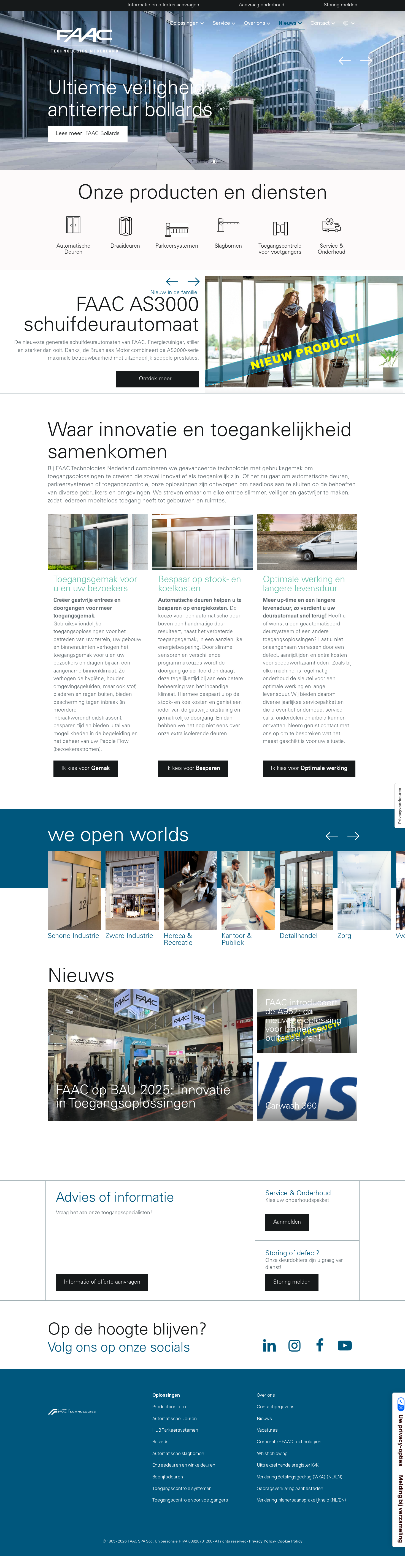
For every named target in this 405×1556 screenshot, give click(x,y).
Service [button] (222, 23)
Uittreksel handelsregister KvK (287, 1465)
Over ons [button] (255, 23)
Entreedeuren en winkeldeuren (183, 1465)
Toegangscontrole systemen (182, 1488)
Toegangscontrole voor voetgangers (190, 1500)
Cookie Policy (290, 1542)
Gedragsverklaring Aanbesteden (290, 1488)
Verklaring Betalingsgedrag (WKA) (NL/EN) (300, 1477)
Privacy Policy (262, 1542)
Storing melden (340, 5)
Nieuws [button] (288, 23)
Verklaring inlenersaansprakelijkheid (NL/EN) (301, 1500)
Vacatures (267, 1430)
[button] (348, 23)
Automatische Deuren (174, 1418)
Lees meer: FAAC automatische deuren (104, 134)
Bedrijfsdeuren (167, 1477)
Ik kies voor (85, 769)
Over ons (266, 1395)
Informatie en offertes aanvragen (163, 5)
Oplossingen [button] (185, 23)
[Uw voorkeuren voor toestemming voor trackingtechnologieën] (400, 805)
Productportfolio (169, 1407)
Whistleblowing (272, 1453)
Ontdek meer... (157, 379)
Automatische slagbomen (178, 1453)
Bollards (160, 1442)
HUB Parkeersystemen (175, 1430)
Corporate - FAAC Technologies (289, 1442)
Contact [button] (320, 23)
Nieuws (264, 1418)
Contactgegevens (276, 1407)
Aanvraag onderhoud (261, 5)
